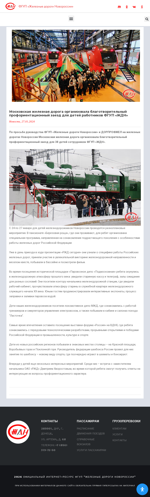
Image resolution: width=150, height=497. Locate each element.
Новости (14, 121)
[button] (71, 19)
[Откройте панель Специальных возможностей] (142, 489)
